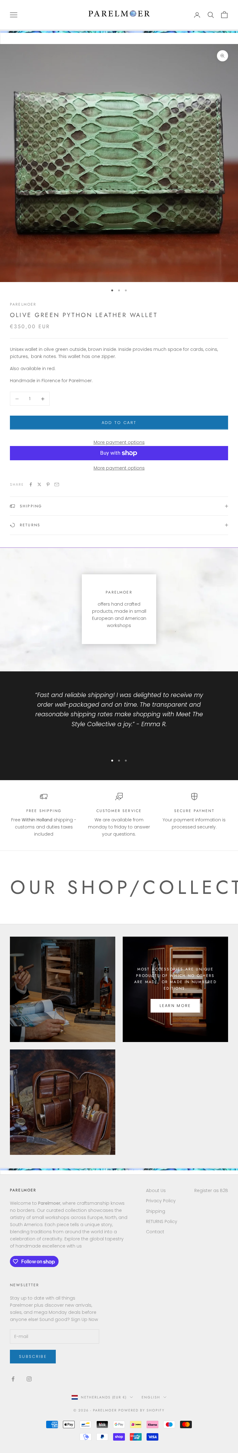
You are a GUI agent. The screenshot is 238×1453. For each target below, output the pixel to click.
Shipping (155, 1211)
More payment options (119, 442)
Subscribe (33, 1356)
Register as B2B (211, 1190)
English (151, 1397)
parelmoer (23, 304)
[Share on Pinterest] (48, 484)
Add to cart (119, 423)
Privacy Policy (161, 1201)
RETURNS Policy (161, 1221)
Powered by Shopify (141, 1410)
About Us (156, 1190)
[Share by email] (56, 484)
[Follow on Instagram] (29, 1379)
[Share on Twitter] (39, 484)
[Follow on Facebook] (13, 1379)
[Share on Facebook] (30, 484)
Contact (155, 1232)
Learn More (175, 1006)
